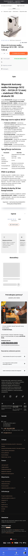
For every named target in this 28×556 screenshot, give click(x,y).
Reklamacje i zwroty (6, 457)
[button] (14, 213)
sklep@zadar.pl (7, 432)
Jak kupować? (4, 465)
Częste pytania (4, 467)
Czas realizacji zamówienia (8, 450)
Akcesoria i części (7, 11)
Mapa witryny (4, 506)
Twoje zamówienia (5, 481)
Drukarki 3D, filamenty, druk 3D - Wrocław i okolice (13, 448)
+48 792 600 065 (9, 343)
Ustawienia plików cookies (7, 488)
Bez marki (24, 42)
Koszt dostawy (4, 455)
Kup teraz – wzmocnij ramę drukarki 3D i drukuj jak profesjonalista (14, 203)
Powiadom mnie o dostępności (18, 284)
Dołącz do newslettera (8, 527)
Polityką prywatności (10, 532)
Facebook (3, 504)
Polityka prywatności (6, 469)
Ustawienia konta (5, 483)
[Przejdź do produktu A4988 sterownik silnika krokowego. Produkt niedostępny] (11, 271)
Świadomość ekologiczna (7, 473)
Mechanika (15, 11)
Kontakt (3, 509)
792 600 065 (21, 5)
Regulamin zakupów (6, 471)
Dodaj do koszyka (19, 53)
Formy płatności (5, 452)
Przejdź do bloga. (7, 329)
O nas (2, 511)
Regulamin (17, 529)
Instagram (4, 500)
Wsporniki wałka (23, 11)
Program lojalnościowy (6, 496)
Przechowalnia (4, 486)
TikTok (3, 502)
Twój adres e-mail (6, 525)
